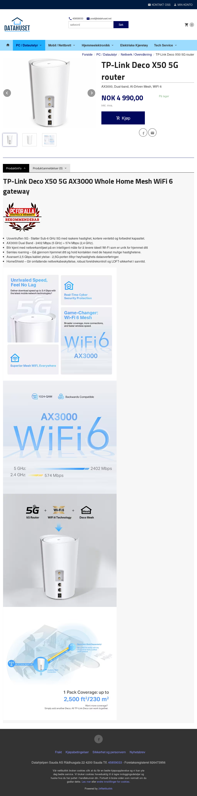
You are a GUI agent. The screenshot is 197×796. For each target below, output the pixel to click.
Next (95, 92)
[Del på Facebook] (143, 132)
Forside (87, 54)
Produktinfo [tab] (14, 168)
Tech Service (163, 45)
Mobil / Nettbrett (59, 45)
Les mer (87, 781)
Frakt (58, 752)
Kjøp (126, 118)
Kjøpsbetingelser (77, 752)
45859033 (77, 18)
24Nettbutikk (105, 788)
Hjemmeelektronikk (96, 45)
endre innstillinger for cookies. (113, 781)
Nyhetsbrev (137, 752)
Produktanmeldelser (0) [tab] (48, 168)
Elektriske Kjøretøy (134, 45)
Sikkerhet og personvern (109, 752)
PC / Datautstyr (27, 45)
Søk (121, 24)
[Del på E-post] (152, 132)
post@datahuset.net (100, 18)
